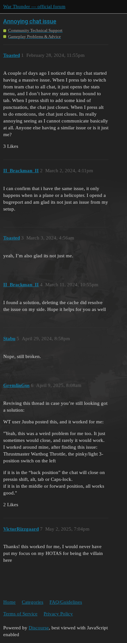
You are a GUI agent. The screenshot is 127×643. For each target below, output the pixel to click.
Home (9, 602)
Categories (32, 602)
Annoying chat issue (29, 21)
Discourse (39, 627)
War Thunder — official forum (34, 6)
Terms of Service (20, 613)
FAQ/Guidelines (65, 602)
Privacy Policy (58, 613)
